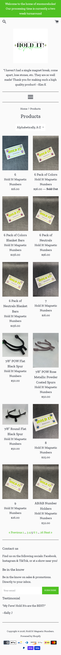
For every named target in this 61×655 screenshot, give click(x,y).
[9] (15, 481)
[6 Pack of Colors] (46, 153)
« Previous (15, 532)
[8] (46, 421)
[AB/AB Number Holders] (46, 481)
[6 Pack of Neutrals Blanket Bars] (15, 279)
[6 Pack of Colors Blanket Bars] (15, 213)
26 (41, 532)
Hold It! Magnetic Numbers (40, 631)
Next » (48, 532)
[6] (15, 153)
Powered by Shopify (30, 636)
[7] (46, 279)
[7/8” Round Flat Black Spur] (15, 414)
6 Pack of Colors (45, 174)
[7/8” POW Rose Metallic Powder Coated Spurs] (46, 350)
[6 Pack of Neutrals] (46, 213)
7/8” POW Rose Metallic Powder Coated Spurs (46, 377)
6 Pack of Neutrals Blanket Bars (15, 306)
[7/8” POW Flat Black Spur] (15, 345)
